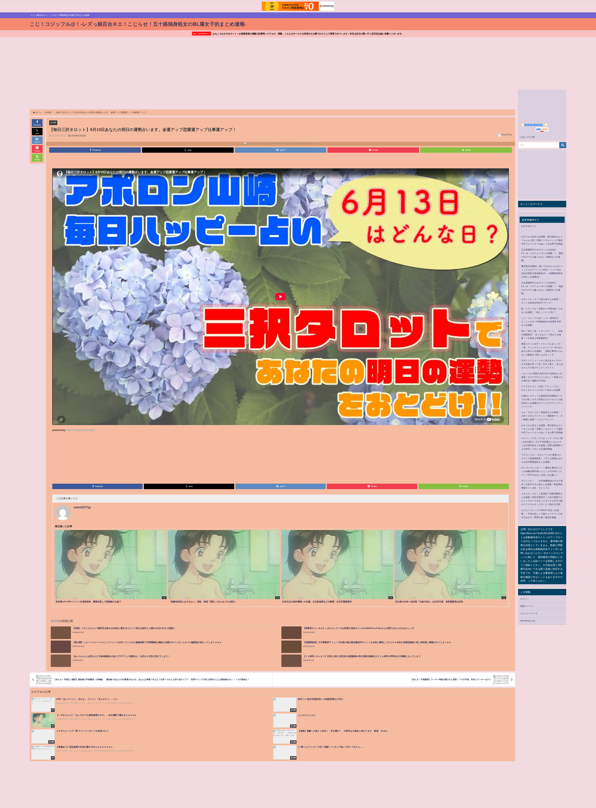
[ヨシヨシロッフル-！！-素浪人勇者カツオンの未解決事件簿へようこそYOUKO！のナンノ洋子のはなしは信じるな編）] (541, 471)
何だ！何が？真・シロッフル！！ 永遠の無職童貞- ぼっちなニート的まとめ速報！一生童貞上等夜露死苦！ (541, 334)
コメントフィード (529, 613)
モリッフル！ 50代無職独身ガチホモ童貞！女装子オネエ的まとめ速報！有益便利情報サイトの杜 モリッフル (542, 484)
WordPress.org (527, 621)
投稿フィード (526, 606)
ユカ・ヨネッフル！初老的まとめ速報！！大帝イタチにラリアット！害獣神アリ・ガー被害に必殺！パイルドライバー (541, 416)
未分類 (53, 123)
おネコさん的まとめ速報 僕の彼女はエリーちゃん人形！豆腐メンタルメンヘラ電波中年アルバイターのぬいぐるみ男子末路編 (541, 240)
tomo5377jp (507, 135)
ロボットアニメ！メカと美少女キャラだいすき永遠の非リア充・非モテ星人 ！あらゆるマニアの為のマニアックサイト (542, 364)
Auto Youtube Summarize (80, 430)
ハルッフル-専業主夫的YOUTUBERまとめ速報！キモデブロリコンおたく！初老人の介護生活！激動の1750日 (541, 377)
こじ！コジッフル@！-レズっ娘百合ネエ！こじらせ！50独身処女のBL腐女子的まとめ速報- (541, 321)
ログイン (524, 599)
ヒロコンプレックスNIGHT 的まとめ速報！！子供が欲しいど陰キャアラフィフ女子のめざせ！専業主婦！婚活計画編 (541, 513)
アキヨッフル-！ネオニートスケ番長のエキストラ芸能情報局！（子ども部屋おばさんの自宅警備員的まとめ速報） (541, 458)
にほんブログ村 (527, 137)
